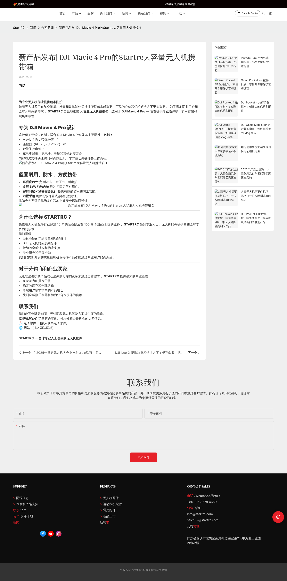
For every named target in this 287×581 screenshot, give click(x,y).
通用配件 (109, 510)
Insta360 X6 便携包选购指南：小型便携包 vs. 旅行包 (255, 62)
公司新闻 (47, 28)
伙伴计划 (23, 516)
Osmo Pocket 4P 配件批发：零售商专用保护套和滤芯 (256, 84)
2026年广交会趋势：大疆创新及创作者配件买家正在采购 (256, 173)
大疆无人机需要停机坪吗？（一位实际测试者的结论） (256, 195)
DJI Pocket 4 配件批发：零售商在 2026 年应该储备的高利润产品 (256, 218)
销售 (20, 510)
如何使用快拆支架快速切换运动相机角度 (256, 149)
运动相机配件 (112, 504)
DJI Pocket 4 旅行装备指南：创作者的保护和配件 (256, 106)
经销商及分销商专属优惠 (180, 4)
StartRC (19, 28)
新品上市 (109, 516)
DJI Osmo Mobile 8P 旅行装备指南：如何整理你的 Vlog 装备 (256, 129)
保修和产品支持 (27, 504)
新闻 (33, 28)
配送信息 (21, 498)
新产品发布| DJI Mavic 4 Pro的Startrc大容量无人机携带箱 (100, 28)
